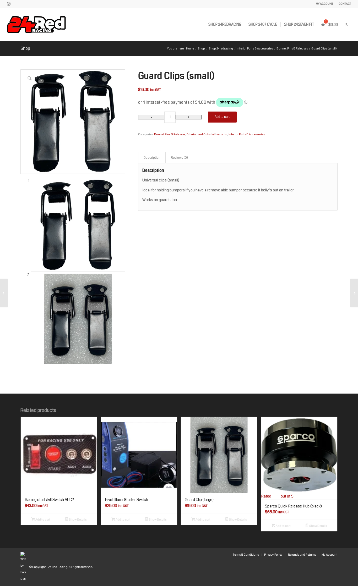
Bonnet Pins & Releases (169, 134)
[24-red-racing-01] (51, 24)
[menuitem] (324, 4)
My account (324, 4)
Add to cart (222, 117)
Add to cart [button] (42, 520)
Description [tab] (152, 157)
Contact (345, 4)
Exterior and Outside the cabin (207, 134)
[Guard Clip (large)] (354, 293)
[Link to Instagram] (9, 4)
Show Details (77, 520)
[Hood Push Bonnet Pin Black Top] (4, 293)
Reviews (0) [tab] (179, 157)
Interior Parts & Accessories (247, 134)
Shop (25, 48)
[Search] (346, 24)
